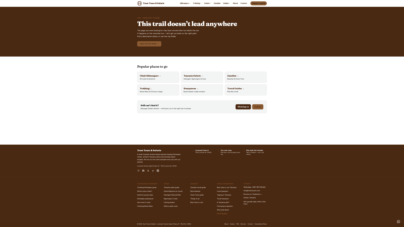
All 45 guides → (223, 214)
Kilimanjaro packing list (145, 199)
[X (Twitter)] (148, 171)
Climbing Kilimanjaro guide (146, 187)
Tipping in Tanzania (224, 195)
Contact (243, 3)
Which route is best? (144, 191)
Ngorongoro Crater (171, 199)
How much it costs (143, 202)
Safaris (207, 3)
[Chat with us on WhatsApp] (398, 221)
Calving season (169, 202)
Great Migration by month (173, 191)
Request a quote (258, 3)
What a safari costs (171, 206)
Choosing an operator (225, 206)
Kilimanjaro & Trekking (147, 184)
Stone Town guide (197, 195)
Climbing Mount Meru (145, 206)
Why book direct (223, 210)
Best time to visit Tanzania (226, 187)
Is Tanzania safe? (223, 202)
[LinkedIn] (158, 171)
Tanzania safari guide (171, 187)
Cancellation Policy (261, 224)
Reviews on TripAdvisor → (253, 194)
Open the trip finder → (149, 44)
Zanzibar (217, 3)
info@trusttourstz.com (252, 191)
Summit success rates (145, 195)
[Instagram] (138, 171)
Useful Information (225, 184)
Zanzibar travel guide (198, 187)
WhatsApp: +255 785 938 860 (254, 187)
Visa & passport (222, 191)
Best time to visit (196, 202)
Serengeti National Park (172, 195)
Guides (226, 3)
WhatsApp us (243, 107)
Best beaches (195, 191)
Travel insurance (223, 199)
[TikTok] (153, 171)
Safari (166, 184)
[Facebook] (143, 171)
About (235, 3)
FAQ (237, 224)
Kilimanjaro (184, 3)
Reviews (243, 224)
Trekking (196, 3)
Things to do (195, 199)
